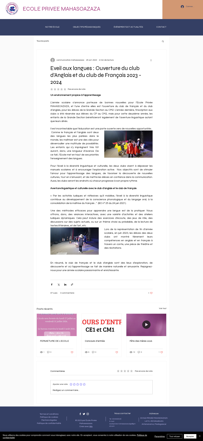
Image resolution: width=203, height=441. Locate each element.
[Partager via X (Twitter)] (58, 284)
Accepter (190, 436)
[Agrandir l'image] (128, 144)
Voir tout (162, 308)
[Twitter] (83, 413)
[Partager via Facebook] (51, 284)
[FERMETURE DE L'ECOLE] (57, 325)
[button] (163, 41)
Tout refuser (174, 436)
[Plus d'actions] (151, 60)
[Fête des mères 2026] (146, 325)
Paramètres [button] (160, 436)
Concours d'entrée (95, 340)
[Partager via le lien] (72, 284)
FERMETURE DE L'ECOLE (54, 340)
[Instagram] (87, 413)
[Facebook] (80, 413)
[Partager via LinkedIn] (65, 284)
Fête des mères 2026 (141, 340)
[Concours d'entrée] (102, 325)
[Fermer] (199, 436)
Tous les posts (43, 41)
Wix (91, 426)
